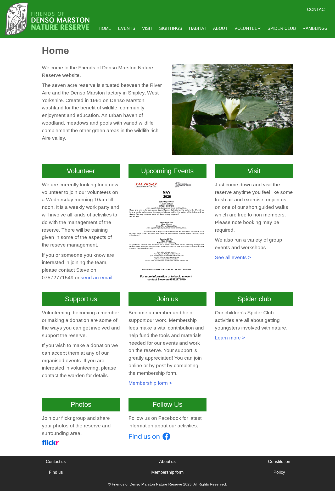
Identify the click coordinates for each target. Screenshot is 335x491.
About (220, 28)
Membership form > (150, 383)
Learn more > (230, 338)
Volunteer (247, 28)
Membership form (167, 472)
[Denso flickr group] (50, 443)
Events (126, 28)
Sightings (170, 28)
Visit (147, 28)
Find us (56, 472)
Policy (279, 472)
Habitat (197, 28)
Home (105, 28)
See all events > (233, 257)
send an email (96, 277)
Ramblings (315, 28)
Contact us (56, 461)
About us (167, 461)
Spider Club (281, 28)
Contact (317, 9)
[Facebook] (149, 438)
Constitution (279, 461)
